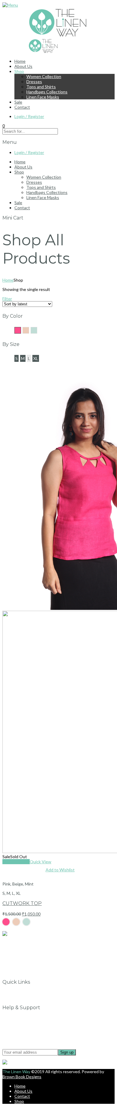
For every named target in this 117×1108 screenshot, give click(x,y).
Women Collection (43, 76)
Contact (22, 107)
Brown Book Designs (21, 1076)
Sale (18, 101)
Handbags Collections (47, 91)
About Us (23, 66)
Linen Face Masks (42, 96)
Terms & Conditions (33, 1028)
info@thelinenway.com (23, 943)
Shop (19, 71)
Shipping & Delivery (32, 1033)
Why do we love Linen (34, 992)
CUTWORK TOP (22, 903)
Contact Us (25, 1017)
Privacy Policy (27, 1022)
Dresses (34, 81)
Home (20, 61)
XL (35, 358)
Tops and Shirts (41, 86)
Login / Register (29, 116)
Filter (7, 298)
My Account (25, 997)
